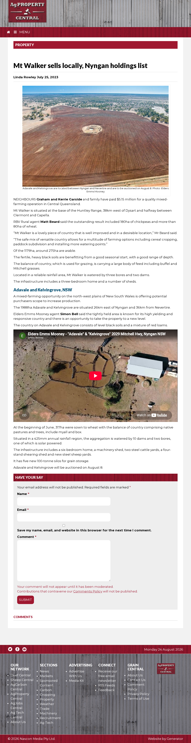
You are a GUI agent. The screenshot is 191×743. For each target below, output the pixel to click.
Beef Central (21, 675)
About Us (18, 722)
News (44, 671)
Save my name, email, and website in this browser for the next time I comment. (84, 530)
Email (23, 510)
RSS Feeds (106, 685)
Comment (26, 537)
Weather (47, 704)
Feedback (106, 690)
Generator (175, 739)
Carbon (46, 690)
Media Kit (76, 680)
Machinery (48, 713)
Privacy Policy (138, 694)
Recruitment (50, 718)
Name (23, 494)
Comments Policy (87, 591)
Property (47, 699)
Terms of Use (138, 698)
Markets (46, 676)
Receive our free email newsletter (107, 675)
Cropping (47, 694)
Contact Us (136, 680)
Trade (44, 709)
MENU (24, 32)
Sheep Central (22, 680)
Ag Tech (46, 723)
